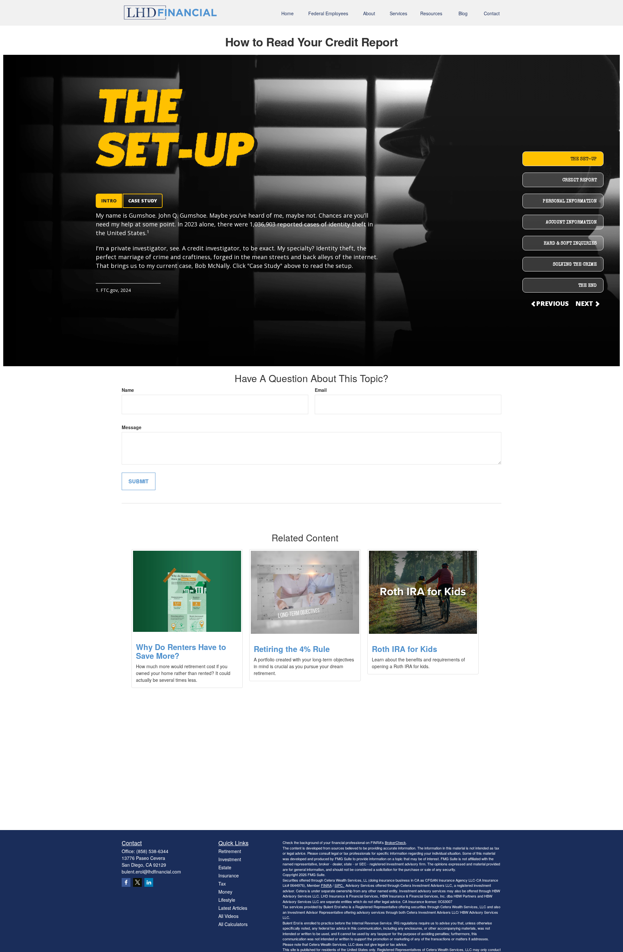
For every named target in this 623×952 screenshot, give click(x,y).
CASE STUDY (142, 201)
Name (128, 390)
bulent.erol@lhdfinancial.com (151, 871)
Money (225, 891)
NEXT (585, 303)
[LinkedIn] (148, 882)
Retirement (229, 851)
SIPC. (340, 885)
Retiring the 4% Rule (292, 648)
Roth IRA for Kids (404, 648)
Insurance (228, 875)
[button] (287, 12)
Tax (222, 883)
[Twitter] (137, 882)
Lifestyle (226, 900)
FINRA (326, 885)
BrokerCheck (395, 842)
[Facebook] (126, 882)
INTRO (108, 201)
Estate (224, 867)
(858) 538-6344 (152, 851)
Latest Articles (232, 908)
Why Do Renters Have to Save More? (181, 651)
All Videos (228, 916)
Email (321, 390)
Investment (229, 859)
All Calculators (233, 924)
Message (131, 427)
